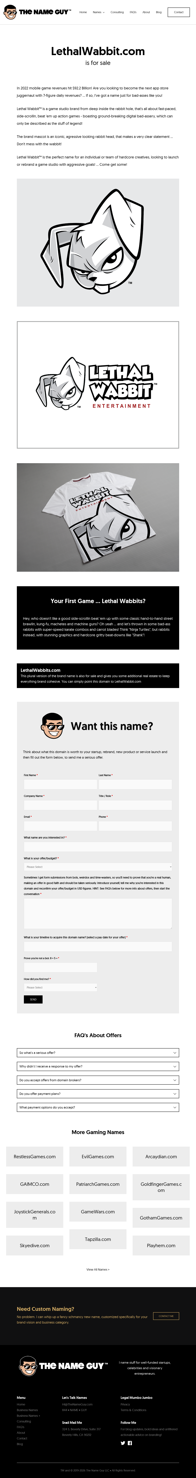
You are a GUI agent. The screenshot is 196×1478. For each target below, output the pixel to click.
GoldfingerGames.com (161, 1187)
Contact (22, 1438)
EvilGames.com (98, 1156)
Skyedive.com (35, 1245)
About (21, 1433)
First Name (31, 775)
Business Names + (28, 1416)
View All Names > (98, 1269)
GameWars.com (98, 1212)
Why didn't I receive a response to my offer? (50, 1066)
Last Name (106, 775)
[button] (179, 12)
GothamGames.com (161, 1218)
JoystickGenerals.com (34, 1215)
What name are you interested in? (45, 837)
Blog (20, 1444)
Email (28, 816)
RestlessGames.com (35, 1156)
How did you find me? (37, 979)
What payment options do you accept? (47, 1107)
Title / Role (106, 795)
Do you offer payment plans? (39, 1094)
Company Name (34, 795)
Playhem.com (161, 1245)
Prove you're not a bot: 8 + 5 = (41, 958)
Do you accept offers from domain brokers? (50, 1080)
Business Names (27, 1410)
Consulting (24, 1421)
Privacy (125, 1404)
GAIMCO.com (34, 1184)
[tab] (98, 1052)
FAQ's (20, 1427)
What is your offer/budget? (41, 858)
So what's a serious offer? (37, 1053)
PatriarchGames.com (98, 1184)
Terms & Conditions (133, 1410)
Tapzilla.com (98, 1239)
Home (21, 1404)
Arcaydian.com (161, 1156)
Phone (103, 816)
